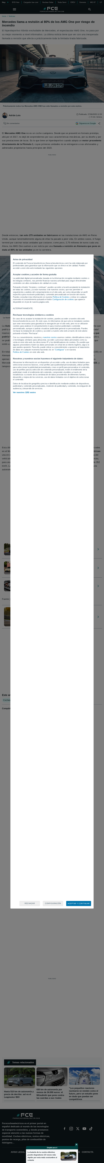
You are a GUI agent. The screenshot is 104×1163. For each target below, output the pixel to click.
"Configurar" (59, 350)
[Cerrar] (76, 1144)
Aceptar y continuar (79, 903)
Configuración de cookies (63, 299)
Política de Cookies (61, 297)
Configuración (53, 903)
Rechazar (30, 903)
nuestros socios (50, 337)
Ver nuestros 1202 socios (24, 392)
